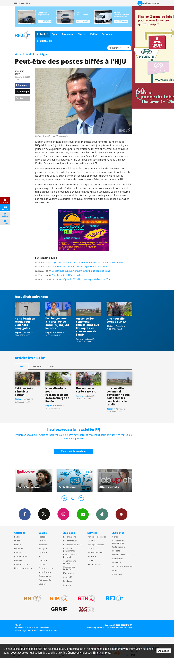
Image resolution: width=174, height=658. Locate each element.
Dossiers (18, 560)
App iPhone (102, 514)
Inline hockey (45, 572)
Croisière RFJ (44, 40)
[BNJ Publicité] (31, 598)
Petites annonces (95, 552)
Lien (20, 98)
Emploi (91, 560)
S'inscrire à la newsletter (73, 451)
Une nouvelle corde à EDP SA (116, 320)
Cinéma (91, 541)
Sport (55, 34)
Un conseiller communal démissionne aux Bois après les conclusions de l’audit (87, 326)
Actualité (42, 34)
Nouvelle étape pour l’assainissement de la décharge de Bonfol (57, 394)
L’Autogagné (68, 573)
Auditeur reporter (22, 564)
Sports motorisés (46, 568)
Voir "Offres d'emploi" (95, 480)
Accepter (163, 650)
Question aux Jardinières (69, 568)
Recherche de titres (72, 544)
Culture (17, 552)
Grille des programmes (69, 549)
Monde (17, 544)
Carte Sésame (118, 547)
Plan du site (51, 631)
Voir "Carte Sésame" (54, 480)
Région (44, 54)
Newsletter (117, 574)
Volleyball (43, 548)
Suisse (17, 541)
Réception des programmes (118, 542)
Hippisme (43, 560)
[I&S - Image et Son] (87, 609)
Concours (67, 585)
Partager (22, 85)
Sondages (67, 581)
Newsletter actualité (23, 568)
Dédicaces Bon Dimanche (70, 556)
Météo (91, 548)
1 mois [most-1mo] (51, 366)
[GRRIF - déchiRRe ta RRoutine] (59, 609)
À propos (116, 537)
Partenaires (117, 558)
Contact (115, 570)
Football (42, 537)
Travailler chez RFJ (120, 555)
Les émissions (69, 537)
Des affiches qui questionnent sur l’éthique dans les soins (72, 270)
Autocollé (67, 577)
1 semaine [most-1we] (36, 366)
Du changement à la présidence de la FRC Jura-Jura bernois (57, 323)
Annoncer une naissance (69, 562)
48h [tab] (21, 366)
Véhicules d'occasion (97, 537)
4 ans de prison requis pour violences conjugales (25, 323)
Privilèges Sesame (96, 544)
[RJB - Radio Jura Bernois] (59, 598)
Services (107, 34)
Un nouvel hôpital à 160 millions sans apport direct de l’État (72, 279)
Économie (18, 548)
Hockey (42, 541)
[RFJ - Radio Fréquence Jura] (114, 598)
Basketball (43, 544)
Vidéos (94, 34)
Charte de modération (122, 566)
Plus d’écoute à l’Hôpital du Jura (59, 275)
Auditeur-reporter (151, 3)
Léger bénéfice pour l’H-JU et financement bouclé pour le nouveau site (79, 262)
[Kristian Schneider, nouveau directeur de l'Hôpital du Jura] (83, 101)
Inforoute (92, 556)
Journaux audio (21, 556)
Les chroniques (70, 541)
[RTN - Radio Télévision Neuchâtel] (87, 598)
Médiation (116, 562)
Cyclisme (43, 552)
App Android (121, 514)
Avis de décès (94, 564)
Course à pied (45, 576)
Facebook (25, 514)
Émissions (68, 34)
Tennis (42, 564)
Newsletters (83, 514)
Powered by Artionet (95, 628)
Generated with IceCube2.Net (119, 628)
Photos (82, 34)
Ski (40, 556)
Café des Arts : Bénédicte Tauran (24, 391)
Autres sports (45, 580)
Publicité (116, 551)
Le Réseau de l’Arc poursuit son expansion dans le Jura (71, 266)
